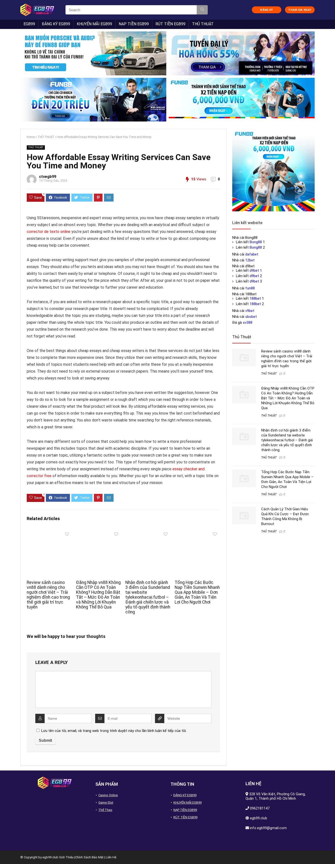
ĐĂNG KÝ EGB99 (56, 24)
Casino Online (108, 795)
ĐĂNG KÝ (266, 10)
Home (31, 137)
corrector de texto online (48, 231)
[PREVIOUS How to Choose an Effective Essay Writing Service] (5, 851)
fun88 (250, 288)
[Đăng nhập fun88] (242, 100)
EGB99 (29, 24)
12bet (250, 260)
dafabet (251, 254)
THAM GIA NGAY (299, 10)
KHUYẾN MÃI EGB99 (94, 24)
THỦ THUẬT (203, 24)
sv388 (247, 322)
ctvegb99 (47, 176)
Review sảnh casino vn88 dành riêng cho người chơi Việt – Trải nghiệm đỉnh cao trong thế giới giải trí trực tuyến (48, 594)
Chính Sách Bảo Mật (89, 857)
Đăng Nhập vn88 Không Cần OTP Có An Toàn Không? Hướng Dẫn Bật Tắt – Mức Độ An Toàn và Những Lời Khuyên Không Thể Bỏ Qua (98, 594)
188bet (255, 298)
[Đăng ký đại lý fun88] (93, 53)
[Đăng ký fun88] (273, 170)
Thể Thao (105, 810)
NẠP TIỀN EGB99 (134, 24)
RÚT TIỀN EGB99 (170, 24)
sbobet (251, 316)
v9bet (249, 311)
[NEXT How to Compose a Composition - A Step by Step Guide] (330, 851)
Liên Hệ (111, 857)
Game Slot (105, 802)
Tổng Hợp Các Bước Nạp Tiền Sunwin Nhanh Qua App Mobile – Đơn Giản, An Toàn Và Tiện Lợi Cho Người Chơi (197, 592)
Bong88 (256, 242)
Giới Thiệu (66, 857)
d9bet (254, 270)
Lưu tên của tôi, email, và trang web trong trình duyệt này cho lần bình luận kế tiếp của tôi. (114, 731)
